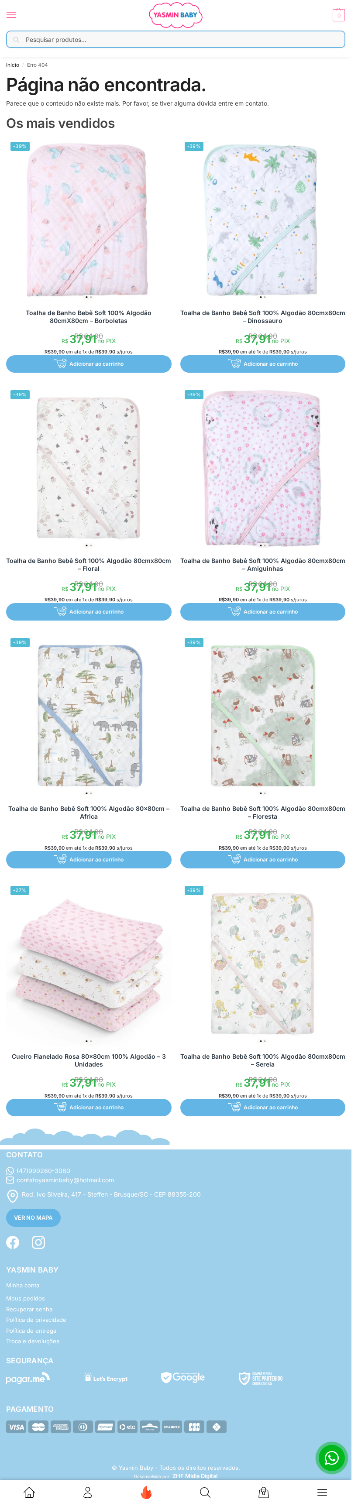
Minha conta (22, 1285)
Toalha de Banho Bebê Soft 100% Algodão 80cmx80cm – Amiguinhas (262, 564)
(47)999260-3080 (43, 1170)
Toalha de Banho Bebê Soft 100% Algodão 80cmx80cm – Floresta (262, 812)
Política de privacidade (36, 1319)
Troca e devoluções (32, 1341)
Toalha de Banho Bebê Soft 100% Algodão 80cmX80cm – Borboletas (88, 316)
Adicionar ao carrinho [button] (96, 363)
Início (12, 65)
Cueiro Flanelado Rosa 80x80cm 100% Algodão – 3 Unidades (89, 1060)
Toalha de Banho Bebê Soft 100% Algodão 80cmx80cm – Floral (88, 564)
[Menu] (20, 15)
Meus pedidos (25, 1298)
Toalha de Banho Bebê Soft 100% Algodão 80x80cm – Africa (88, 812)
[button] (337, 15)
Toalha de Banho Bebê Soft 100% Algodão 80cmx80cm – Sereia (262, 1060)
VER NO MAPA (33, 1217)
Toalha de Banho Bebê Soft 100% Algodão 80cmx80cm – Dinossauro (262, 316)
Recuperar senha (29, 1309)
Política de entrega (31, 1330)
